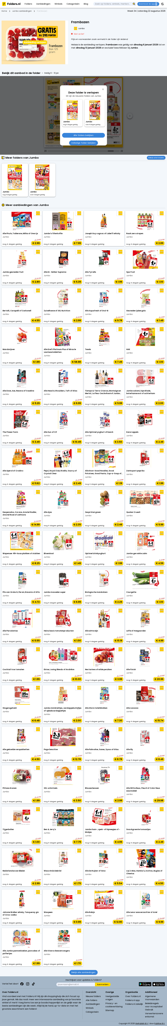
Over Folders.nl (133, 996)
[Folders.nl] (11, 4)
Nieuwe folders (93, 996)
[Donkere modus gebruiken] (162, 4)
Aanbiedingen (93, 1004)
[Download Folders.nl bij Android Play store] (145, 984)
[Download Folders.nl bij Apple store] (158, 984)
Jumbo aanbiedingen (22, 11)
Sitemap (109, 1010)
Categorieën (92, 1011)
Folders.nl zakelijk (134, 1004)
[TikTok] (33, 984)
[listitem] (28, 4)
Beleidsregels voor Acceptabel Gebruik (154, 1006)
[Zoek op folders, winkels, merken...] (134, 4)
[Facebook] (22, 984)
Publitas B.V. (159, 1023)
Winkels (90, 1007)
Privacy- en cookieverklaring (114, 1005)
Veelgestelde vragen (112, 998)
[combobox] (112, 4)
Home (4, 11)
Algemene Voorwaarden (152, 998)
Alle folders (91, 1000)
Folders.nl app (132, 1000)
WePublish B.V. (141, 1023)
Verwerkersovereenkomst (154, 1015)
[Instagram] (27, 984)
